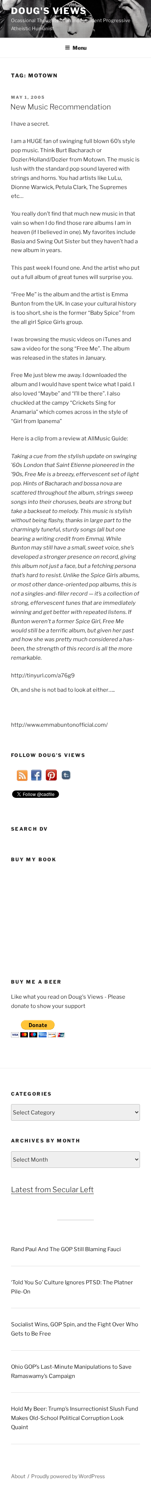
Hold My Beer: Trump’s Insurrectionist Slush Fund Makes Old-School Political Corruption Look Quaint (74, 1418)
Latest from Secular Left (52, 1189)
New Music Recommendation (60, 106)
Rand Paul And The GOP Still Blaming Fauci (66, 1249)
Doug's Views (49, 11)
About (18, 1476)
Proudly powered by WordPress (68, 1476)
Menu (79, 48)
